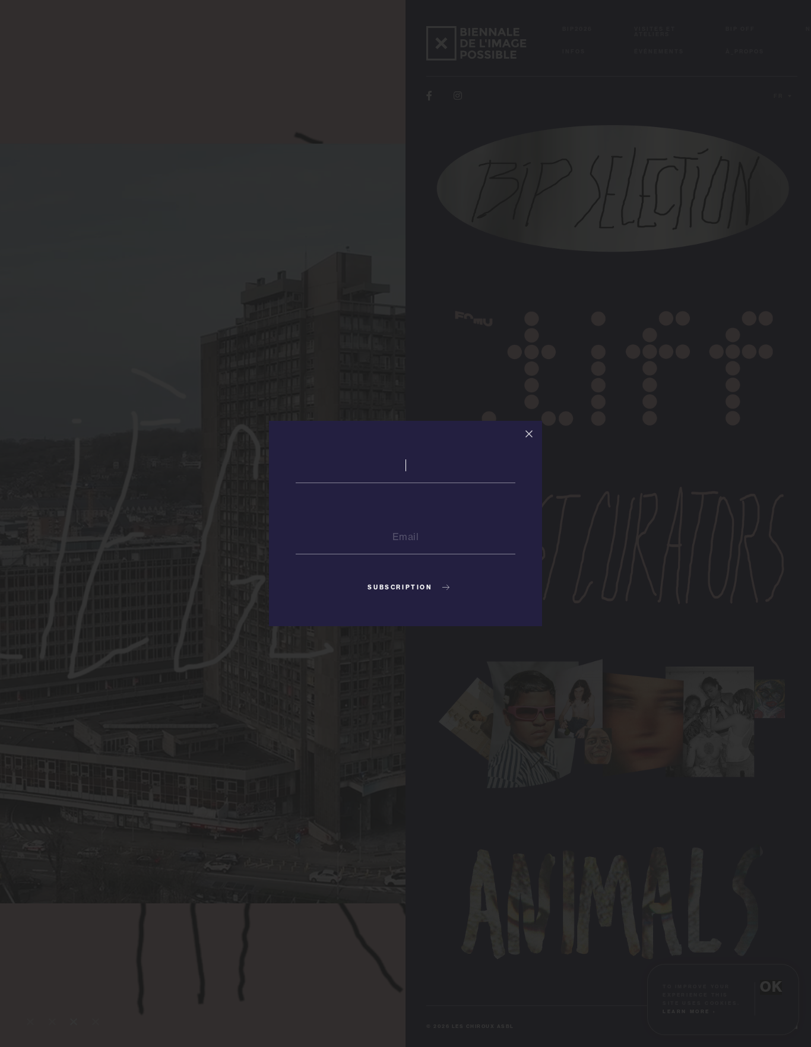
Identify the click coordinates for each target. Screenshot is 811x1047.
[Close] (529, 434)
